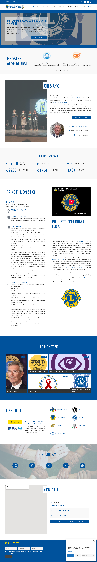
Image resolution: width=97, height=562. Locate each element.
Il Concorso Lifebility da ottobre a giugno (37, 371)
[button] (94, 541)
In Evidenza (66, 376)
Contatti (89, 6)
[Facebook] (85, 2)
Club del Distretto (15, 470)
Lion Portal (81, 409)
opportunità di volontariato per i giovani (74, 267)
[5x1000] (66, 465)
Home (34, 6)
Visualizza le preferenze (88, 555)
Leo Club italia (82, 425)
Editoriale (23, 356)
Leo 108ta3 (59, 425)
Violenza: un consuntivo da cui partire (37, 391)
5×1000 (84, 6)
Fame (46, 62)
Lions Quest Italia (61, 433)
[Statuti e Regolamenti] (49, 465)
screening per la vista (83, 241)
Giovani (77, 62)
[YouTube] (90, 2)
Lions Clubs (81, 417)
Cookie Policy (76, 559)
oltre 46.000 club (76, 97)
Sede (54, 6)
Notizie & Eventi (60, 6)
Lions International (61, 417)
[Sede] (82, 465)
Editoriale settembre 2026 (12, 391)
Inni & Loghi (32, 470)
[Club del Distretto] (15, 465)
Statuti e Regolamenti (49, 470)
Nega (78, 555)
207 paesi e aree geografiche (60, 102)
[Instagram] (88, 2)
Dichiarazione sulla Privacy (83, 559)
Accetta (70, 555)
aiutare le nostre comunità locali (68, 239)
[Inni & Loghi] (32, 465)
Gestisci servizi (70, 551)
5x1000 (65, 470)
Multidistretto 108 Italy (62, 409)
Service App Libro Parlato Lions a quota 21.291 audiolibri (62, 371)
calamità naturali (85, 278)
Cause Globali (44, 356)
